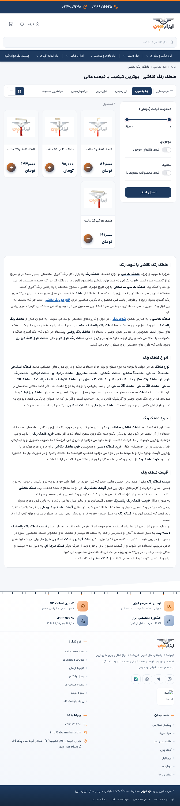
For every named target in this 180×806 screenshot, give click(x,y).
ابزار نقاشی (160, 67)
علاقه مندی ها (163, 742)
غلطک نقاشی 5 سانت (99, 150)
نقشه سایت (99, 800)
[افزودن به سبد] (88, 167)
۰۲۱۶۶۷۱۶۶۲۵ (65, 618)
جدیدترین (141, 91)
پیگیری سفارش (162, 725)
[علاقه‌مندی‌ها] (22, 24)
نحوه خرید (77, 693)
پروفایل (167, 758)
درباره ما (166, 766)
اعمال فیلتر (148, 192)
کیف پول (166, 750)
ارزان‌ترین (121, 91)
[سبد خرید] (11, 24)
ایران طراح (81, 791)
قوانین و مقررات (164, 800)
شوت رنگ (119, 319)
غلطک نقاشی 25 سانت (98, 221)
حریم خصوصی (141, 800)
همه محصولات (74, 652)
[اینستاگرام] (169, 679)
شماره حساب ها (74, 685)
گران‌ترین (101, 91)
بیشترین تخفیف (52, 91)
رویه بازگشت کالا (74, 701)
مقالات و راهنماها (73, 660)
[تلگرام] (158, 679)
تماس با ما (165, 775)
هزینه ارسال (76, 668)
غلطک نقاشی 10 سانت (60, 150)
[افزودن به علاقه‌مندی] (86, 116)
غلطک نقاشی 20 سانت (21, 150)
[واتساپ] (147, 679)
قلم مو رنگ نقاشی (57, 300)
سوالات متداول (119, 800)
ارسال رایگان (76, 676)
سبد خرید (165, 733)
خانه (173, 67)
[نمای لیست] (11, 91)
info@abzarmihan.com (65, 733)
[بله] (136, 679)
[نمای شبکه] (19, 91)
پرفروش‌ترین (79, 91)
